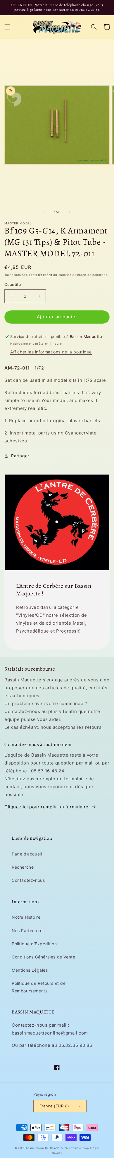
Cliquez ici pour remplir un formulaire (46, 807)
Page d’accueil (27, 853)
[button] (7, 26)
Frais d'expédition (43, 274)
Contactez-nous (28, 880)
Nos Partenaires (28, 930)
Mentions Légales (30, 970)
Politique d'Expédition (34, 943)
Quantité (12, 284)
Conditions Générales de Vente (43, 956)
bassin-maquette (37, 1148)
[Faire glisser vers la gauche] (44, 212)
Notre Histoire (26, 917)
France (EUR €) (54, 1106)
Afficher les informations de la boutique (51, 351)
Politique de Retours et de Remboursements (39, 987)
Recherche (23, 867)
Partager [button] (20, 455)
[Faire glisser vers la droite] (69, 212)
